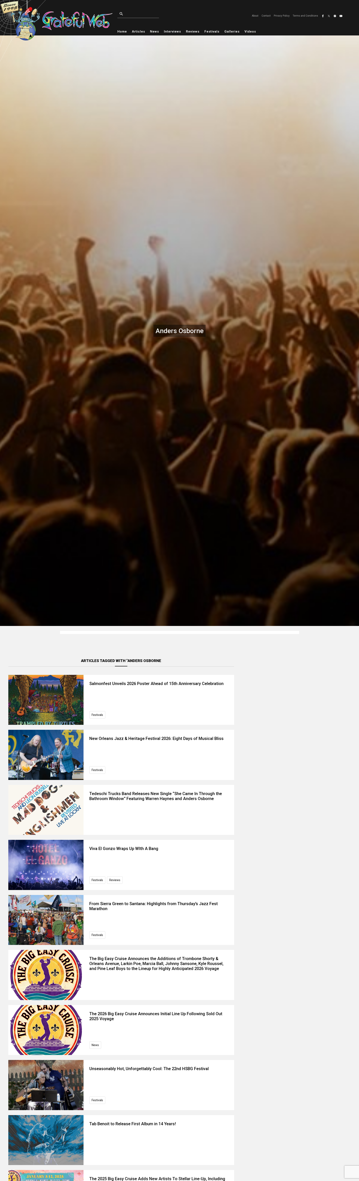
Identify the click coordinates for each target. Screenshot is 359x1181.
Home (122, 31)
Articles (138, 31)
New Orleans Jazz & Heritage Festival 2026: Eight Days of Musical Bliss (156, 738)
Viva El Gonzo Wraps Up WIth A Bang (123, 848)
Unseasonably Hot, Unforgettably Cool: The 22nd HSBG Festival (149, 1068)
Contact (266, 15)
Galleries (232, 31)
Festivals (211, 31)
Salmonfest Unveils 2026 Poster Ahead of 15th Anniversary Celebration (156, 683)
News (154, 31)
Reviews (192, 31)
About (255, 15)
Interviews (172, 31)
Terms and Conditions (305, 15)
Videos (250, 31)
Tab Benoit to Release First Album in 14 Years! (132, 1123)
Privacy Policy (282, 15)
